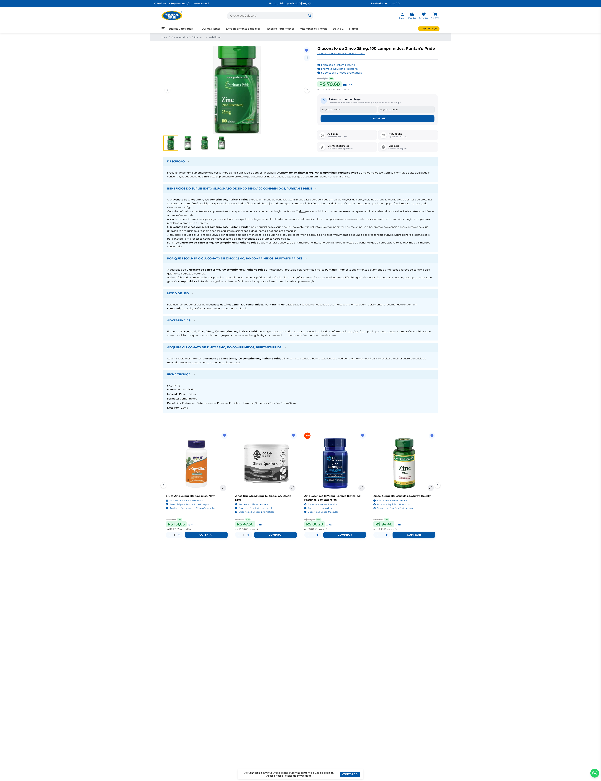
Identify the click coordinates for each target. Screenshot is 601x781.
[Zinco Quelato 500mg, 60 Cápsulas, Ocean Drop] (266, 463)
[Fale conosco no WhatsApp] (594, 773)
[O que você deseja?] (310, 15)
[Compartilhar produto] (307, 58)
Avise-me (379, 118)
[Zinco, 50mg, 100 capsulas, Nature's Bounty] (404, 463)
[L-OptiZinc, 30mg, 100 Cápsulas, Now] (197, 463)
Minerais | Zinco (213, 37)
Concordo (349, 774)
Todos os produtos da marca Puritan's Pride (341, 53)
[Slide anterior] (163, 485)
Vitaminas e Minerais (180, 37)
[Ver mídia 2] (187, 143)
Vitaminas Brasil (361, 358)
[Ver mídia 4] (221, 143)
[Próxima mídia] (307, 90)
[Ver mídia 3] (204, 143)
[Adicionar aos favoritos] (307, 50)
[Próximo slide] (437, 485)
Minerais (198, 37)
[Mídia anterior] (167, 90)
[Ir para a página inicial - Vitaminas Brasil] (172, 15)
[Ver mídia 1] (170, 143)
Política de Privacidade (297, 775)
